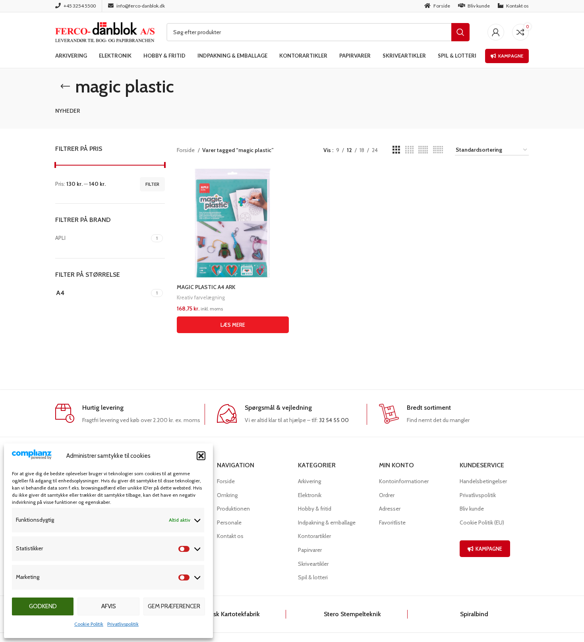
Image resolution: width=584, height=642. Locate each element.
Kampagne (510, 56)
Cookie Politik (88, 624)
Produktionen (233, 508)
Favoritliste (392, 522)
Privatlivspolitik (123, 624)
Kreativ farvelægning (201, 297)
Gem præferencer (174, 606)
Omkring (227, 495)
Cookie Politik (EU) (482, 522)
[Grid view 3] (396, 150)
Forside (186, 150)
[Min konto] (495, 32)
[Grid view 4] (409, 150)
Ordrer (386, 495)
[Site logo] (105, 31)
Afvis (108, 606)
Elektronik (309, 495)
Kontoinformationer (404, 481)
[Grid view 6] (438, 150)
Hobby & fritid (314, 508)
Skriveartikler (313, 563)
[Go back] (65, 86)
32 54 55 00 (334, 420)
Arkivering (309, 481)
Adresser (389, 508)
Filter (152, 184)
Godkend (43, 606)
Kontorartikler (314, 536)
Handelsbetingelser (483, 481)
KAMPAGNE (489, 549)
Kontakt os (230, 536)
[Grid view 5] (423, 150)
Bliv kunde (472, 508)
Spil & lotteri (313, 577)
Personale (229, 522)
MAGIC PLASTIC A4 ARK (206, 287)
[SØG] (460, 32)
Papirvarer (310, 549)
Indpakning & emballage (327, 522)
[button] (201, 456)
